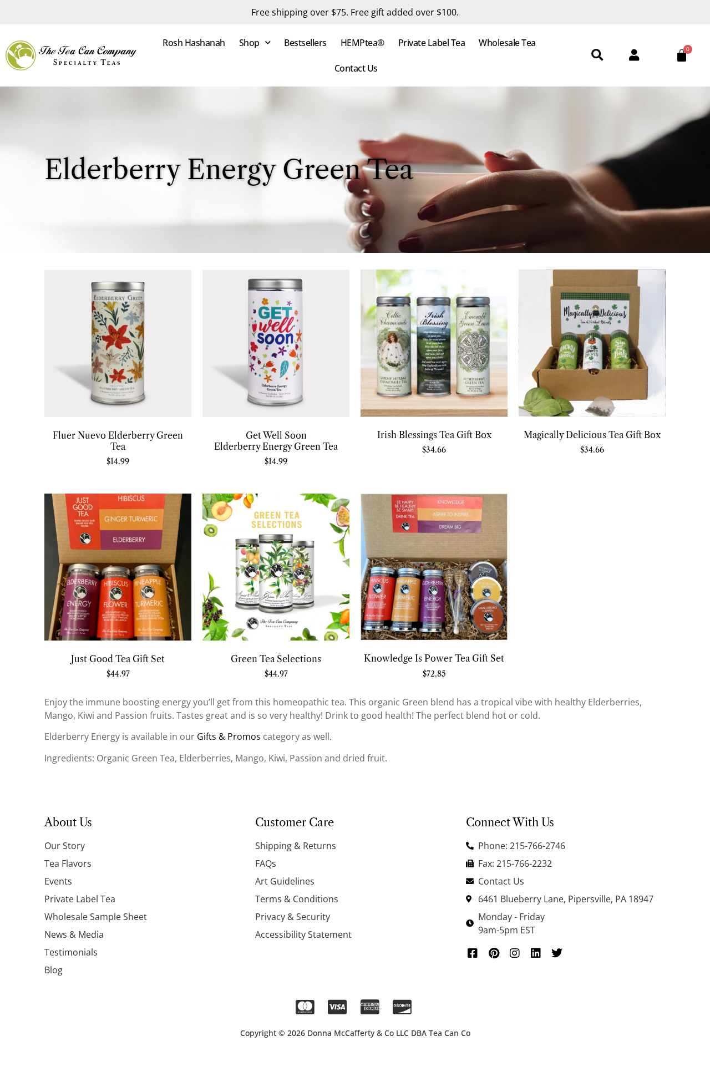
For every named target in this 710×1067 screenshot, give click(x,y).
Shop (249, 43)
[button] (597, 56)
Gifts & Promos (229, 736)
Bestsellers (305, 43)
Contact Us (356, 68)
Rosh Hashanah (194, 43)
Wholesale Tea (507, 43)
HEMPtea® (362, 43)
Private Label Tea (431, 43)
